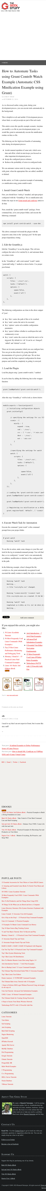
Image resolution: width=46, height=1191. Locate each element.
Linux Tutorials (7, 1016)
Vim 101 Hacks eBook (9, 830)
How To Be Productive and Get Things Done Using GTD (20, 901)
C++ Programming (8, 1073)
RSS (3, 762)
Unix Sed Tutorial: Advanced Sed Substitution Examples (20, 991)
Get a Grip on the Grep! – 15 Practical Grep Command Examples (22, 917)
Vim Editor (5, 1020)
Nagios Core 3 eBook (8, 835)
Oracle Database (7, 1081)
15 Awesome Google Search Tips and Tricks (16, 942)
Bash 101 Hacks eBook (9, 818)
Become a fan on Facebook (10, 1144)
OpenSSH (5, 1038)
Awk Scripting (6, 1027)
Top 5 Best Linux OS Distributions (13, 957)
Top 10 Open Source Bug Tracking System (15, 928)
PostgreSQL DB (7, 1063)
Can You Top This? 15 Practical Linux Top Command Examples (22, 949)
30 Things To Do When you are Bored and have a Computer (21, 904)
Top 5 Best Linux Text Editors (11, 974)
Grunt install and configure (27, 200)
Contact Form (19, 1131)
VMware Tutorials (7, 1084)
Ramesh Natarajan (29, 1114)
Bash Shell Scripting (8, 1031)
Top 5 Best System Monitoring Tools (13, 953)
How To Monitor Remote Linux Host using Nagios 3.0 (19, 960)
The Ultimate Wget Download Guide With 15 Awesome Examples (23, 971)
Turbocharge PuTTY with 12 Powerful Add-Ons (34, 666)
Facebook (23, 762)
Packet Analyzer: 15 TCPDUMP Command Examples (19, 978)
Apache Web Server (8, 1045)
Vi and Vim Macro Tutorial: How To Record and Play (19, 932)
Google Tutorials (7, 1056)
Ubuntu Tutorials (7, 1059)
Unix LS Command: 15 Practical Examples (15, 921)
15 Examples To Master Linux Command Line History (19, 925)
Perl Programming (7, 1052)
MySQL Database (7, 1049)
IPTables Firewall (7, 1041)
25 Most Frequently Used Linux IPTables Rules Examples (33, 657)
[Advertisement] (23, 36)
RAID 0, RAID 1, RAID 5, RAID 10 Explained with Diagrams (22, 946)
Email (9, 762)
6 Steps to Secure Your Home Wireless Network (17, 1001)
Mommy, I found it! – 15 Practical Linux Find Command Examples (13, 659)
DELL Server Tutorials (9, 1077)
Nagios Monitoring (8, 1034)
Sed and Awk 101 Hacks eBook (12, 824)
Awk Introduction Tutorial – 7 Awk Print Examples (18, 964)
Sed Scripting (6, 1024)
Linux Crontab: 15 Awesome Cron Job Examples (17, 914)
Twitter (15, 762)
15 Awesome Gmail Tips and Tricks (13, 939)
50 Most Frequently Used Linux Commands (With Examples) (14, 641)
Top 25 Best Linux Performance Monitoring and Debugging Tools (13, 650)
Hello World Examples (9, 1066)
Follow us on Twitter (8, 1140)
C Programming (7, 1070)
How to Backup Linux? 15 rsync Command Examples (19, 967)
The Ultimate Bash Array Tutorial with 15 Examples (18, 981)
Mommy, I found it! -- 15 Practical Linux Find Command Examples (23, 935)
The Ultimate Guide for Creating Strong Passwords (18, 998)
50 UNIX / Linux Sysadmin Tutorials (13, 892)
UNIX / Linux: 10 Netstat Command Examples (16, 994)
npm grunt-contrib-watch (12, 695)
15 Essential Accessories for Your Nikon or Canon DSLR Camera (22, 882)
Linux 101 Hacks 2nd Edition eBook (13, 812)
